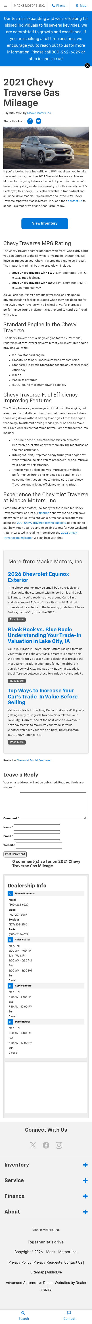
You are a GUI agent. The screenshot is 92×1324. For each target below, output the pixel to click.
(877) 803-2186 (18, 924)
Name (8, 827)
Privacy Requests (47, 1263)
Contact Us (73, 1263)
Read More (17, 619)
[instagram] (59, 1145)
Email (8, 836)
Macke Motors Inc (39, 113)
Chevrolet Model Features (33, 760)
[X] (33, 1145)
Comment (11, 818)
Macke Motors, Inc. (61, 1252)
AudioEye (54, 1272)
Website (9, 845)
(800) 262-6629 (18, 905)
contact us (75, 201)
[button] (87, 65)
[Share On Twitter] (38, 121)
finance (44, 513)
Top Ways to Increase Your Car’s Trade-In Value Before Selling (43, 696)
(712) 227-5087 (18, 915)
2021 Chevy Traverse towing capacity (41, 523)
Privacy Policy (19, 1263)
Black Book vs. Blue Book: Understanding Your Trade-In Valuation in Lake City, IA (44, 635)
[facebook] (46, 1145)
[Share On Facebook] (30, 121)
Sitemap (37, 1272)
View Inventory (45, 223)
